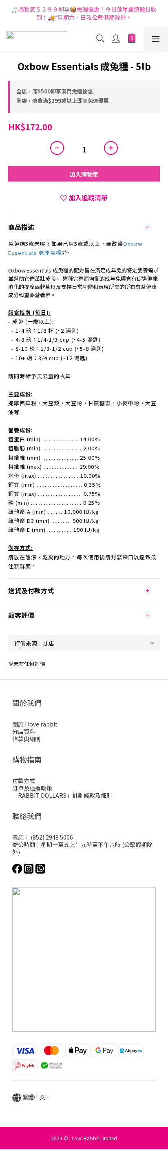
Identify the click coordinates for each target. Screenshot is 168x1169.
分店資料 (23, 731)
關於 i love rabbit (34, 724)
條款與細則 (26, 739)
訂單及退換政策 (32, 788)
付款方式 (23, 780)
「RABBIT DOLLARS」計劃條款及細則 (62, 795)
